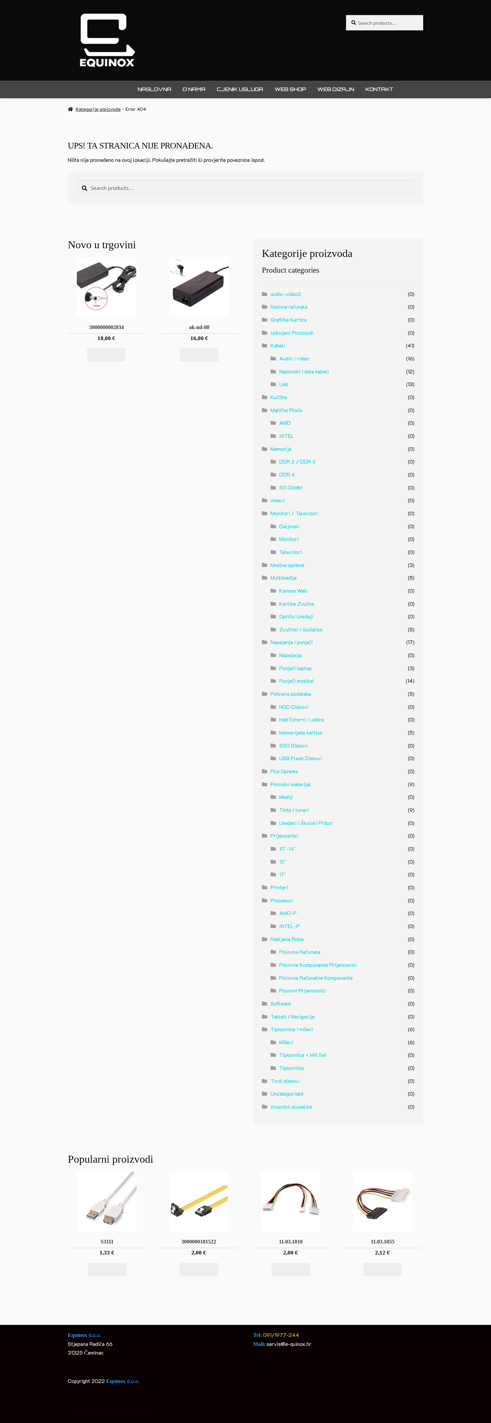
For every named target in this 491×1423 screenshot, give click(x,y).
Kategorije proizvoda (98, 109)
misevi (278, 500)
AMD (285, 422)
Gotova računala (289, 306)
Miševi (286, 1042)
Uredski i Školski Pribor (306, 822)
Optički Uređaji (296, 616)
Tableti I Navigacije (293, 1016)
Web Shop (290, 89)
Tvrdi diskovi (285, 1080)
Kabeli (278, 345)
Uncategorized (287, 1093)
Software (281, 1003)
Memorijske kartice (300, 732)
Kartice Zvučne (296, 603)
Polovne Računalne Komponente (316, 977)
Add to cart (106, 354)
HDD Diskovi (293, 706)
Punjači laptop (295, 667)
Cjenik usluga (240, 89)
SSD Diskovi (293, 745)
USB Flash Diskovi (300, 758)
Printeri (279, 887)
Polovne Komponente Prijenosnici (318, 964)
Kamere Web (293, 590)
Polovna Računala (299, 951)
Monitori (289, 538)
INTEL (286, 435)
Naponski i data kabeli (304, 371)
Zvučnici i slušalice (301, 629)
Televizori (290, 551)
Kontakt (379, 89)
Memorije (281, 448)
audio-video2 (286, 293)
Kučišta (279, 396)
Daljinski (289, 526)
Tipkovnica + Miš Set (303, 1054)
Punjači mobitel (296, 680)
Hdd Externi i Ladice (301, 719)
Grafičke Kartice (289, 319)
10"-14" (287, 848)
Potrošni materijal (291, 784)
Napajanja (290, 654)
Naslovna (154, 89)
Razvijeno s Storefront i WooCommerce (113, 1418)
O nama (194, 89)
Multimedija (284, 577)
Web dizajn (335, 89)
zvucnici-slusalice (291, 1106)
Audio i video (294, 358)
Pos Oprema (284, 771)
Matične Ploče (286, 409)
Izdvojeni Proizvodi (292, 332)
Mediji (286, 796)
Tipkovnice (291, 1067)
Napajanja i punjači (292, 641)
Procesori (282, 900)
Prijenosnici (284, 835)
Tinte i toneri (294, 809)
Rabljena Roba (287, 938)
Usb (283, 383)
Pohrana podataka (291, 693)
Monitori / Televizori (294, 513)
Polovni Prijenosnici (302, 990)
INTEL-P (289, 925)
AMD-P (288, 912)
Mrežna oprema (287, 564)
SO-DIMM (290, 487)
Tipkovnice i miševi (292, 1029)
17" (282, 874)
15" (282, 861)
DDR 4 (287, 474)
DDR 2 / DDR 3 (297, 461)
